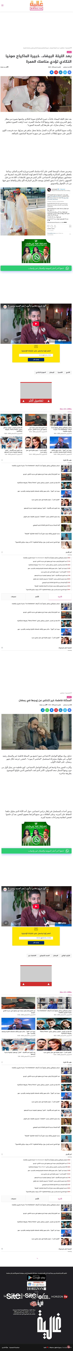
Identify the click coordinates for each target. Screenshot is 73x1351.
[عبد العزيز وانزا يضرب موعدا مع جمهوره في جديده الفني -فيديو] (36, 420)
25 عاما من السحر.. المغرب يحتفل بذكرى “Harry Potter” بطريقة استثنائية (12, 429)
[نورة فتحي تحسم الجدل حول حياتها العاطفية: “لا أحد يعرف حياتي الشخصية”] (66, 545)
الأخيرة (60, 597)
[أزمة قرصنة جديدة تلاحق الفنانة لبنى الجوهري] (66, 527)
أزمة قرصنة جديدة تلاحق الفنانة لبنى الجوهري (46, 525)
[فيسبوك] (69, 72)
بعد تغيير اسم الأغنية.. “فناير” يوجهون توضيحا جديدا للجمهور (13, 451)
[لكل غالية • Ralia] (36, 5)
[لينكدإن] (60, 72)
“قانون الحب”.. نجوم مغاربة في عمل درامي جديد (36, 451)
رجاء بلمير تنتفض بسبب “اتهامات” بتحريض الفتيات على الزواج (42, 517)
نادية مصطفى (66, 67)
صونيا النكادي (40, 372)
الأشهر (37, 597)
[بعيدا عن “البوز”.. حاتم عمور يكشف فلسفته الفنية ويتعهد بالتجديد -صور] (61, 442)
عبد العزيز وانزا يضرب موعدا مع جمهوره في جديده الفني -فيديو (37, 429)
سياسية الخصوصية (14, 1348)
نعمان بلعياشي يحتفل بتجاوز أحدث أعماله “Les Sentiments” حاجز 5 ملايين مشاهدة (61, 429)
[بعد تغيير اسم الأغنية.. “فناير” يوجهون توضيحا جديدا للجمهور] (11, 442)
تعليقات (13, 597)
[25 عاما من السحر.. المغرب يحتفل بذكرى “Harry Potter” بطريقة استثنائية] (11, 420)
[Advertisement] (36, 27)
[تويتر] (65, 72)
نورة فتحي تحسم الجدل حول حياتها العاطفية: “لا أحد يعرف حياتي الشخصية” (37, 542)
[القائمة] (2, 6)
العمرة (60, 372)
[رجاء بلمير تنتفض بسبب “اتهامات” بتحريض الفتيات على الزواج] (66, 519)
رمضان (51, 372)
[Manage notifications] (68, 1346)
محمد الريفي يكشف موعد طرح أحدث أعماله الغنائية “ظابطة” (42, 534)
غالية (45, 1348)
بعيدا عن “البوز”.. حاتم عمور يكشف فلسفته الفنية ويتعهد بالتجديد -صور (61, 451)
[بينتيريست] (56, 72)
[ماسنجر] (52, 72)
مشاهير (62, 48)
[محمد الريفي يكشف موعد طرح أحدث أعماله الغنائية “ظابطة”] (66, 536)
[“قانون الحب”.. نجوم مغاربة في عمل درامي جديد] (36, 442)
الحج (67, 372)
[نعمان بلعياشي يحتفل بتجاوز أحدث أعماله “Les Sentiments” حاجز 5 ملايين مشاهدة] (61, 420)
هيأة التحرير (5, 1348)
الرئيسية (67, 48)
